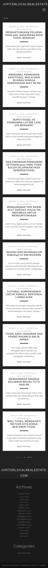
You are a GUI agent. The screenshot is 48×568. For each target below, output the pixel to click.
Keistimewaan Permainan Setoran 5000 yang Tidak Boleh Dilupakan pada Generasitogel (24, 166)
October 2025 (24, 522)
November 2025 (24, 519)
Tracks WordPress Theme (14, 565)
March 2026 (24, 508)
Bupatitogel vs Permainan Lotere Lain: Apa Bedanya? (24, 122)
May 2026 (24, 502)
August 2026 (24, 494)
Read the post (24, 58)
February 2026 (24, 511)
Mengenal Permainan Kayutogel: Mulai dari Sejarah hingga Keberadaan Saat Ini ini (24, 78)
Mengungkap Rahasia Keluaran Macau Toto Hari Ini (24, 381)
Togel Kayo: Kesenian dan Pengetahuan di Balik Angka (23, 336)
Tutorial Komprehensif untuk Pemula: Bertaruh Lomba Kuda (24, 294)
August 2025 (24, 528)
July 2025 (24, 530)
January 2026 (24, 514)
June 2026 (24, 499)
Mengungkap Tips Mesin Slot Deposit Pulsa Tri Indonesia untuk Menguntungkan (24, 211)
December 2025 (24, 516)
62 (25, 457)
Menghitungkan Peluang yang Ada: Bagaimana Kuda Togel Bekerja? (24, 35)
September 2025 (24, 525)
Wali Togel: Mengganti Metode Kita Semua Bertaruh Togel (24, 424)
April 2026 (24, 505)
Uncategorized (24, 29)
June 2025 (24, 533)
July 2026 (24, 497)
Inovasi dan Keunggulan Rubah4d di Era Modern (24, 253)
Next (29, 457)
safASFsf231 (32, 26)
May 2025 (24, 536)
